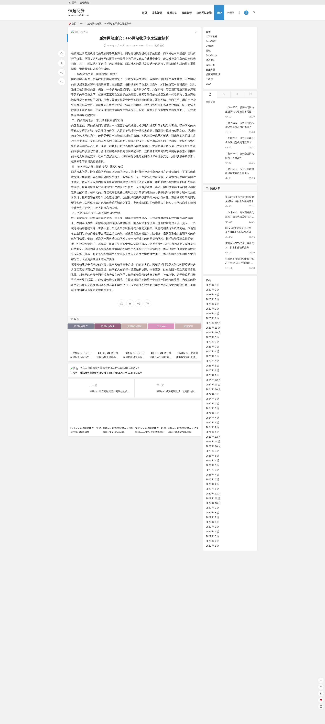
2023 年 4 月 (212, 474)
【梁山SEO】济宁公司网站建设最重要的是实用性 (107, 357)
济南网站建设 (204, 12)
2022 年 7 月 (212, 517)
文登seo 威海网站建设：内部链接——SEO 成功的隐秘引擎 (150, 432)
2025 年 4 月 (212, 361)
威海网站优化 (107, 326)
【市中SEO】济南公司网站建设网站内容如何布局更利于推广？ (239, 111)
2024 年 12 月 (213, 380)
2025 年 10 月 (213, 332)
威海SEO (188, 326)
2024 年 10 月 (213, 389)
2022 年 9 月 (212, 507)
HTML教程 (211, 36)
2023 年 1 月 (212, 489)
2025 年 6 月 (212, 351)
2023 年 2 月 (212, 484)
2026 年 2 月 (212, 313)
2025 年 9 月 (212, 337)
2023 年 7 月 (212, 460)
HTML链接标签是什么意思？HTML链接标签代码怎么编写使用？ (239, 232)
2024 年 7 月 (212, 403)
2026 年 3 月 (212, 308)
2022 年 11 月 (213, 498)
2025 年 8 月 (212, 342)
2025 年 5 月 (212, 356)
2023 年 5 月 (212, 470)
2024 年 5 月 (212, 413)
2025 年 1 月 (212, 375)
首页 (144, 12)
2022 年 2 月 (212, 541)
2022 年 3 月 (212, 536)
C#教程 (210, 46)
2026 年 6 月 (212, 294)
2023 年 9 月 (212, 451)
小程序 (230, 12)
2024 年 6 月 (212, 408)
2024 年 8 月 (212, 398)
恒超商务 (76, 10)
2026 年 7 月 (212, 289)
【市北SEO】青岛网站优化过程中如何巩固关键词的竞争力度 (239, 216)
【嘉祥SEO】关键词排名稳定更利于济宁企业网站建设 (187, 357)
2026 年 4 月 (212, 304)
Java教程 (211, 41)
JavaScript (211, 55)
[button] (246, 12)
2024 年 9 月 (212, 394)
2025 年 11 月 (213, 327)
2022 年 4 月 (212, 531)
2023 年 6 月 (212, 465)
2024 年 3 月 (212, 422)
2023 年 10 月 (213, 446)
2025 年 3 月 (212, 365)
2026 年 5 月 (212, 299)
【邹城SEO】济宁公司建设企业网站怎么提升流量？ (81, 357)
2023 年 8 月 (212, 455)
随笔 (208, 50)
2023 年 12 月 (213, 436)
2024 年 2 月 (212, 427)
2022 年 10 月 (213, 503)
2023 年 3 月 (212, 479)
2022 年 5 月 (212, 526)
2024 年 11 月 (213, 384)
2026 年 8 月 (212, 285)
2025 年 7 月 (212, 346)
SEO (219, 12)
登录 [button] (74, 2)
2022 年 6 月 (212, 522)
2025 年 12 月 (213, 323)
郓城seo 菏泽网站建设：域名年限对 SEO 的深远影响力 (239, 262)
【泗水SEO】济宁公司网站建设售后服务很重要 (134, 357)
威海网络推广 (80, 326)
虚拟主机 (172, 12)
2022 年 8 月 (212, 512)
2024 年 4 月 (212, 417)
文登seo (161, 326)
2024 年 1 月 (212, 432)
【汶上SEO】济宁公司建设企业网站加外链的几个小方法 (160, 357)
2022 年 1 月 (212, 545)
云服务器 (187, 12)
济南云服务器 (95, 367)
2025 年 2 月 (212, 370)
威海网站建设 (134, 326)
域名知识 (157, 12)
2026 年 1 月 (212, 318)
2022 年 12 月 (213, 493)
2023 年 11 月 (213, 441)
